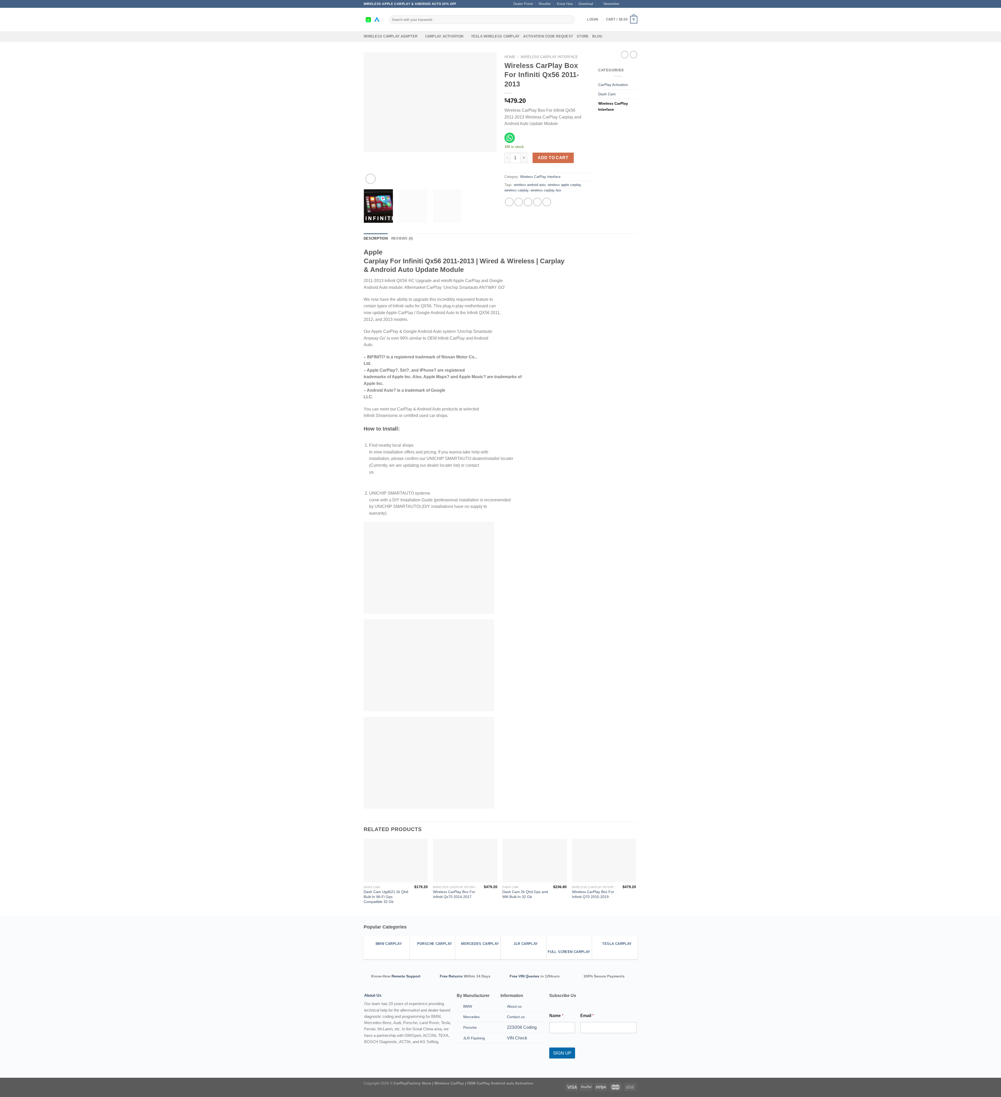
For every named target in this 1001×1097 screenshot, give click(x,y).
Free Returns (451, 976)
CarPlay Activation (444, 36)
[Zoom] (370, 179)
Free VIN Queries (524, 976)
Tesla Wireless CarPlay (495, 36)
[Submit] (570, 19)
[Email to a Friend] (528, 202)
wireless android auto (530, 185)
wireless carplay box (545, 190)
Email (587, 1015)
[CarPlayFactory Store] (372, 19)
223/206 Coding (522, 1027)
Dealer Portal (523, 4)
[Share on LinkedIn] (546, 202)
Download (585, 4)
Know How (565, 4)
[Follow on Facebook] (624, 4)
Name (556, 1015)
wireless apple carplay (564, 185)
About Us (372, 995)
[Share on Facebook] (509, 202)
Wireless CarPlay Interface (549, 57)
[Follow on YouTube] (634, 4)
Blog (597, 36)
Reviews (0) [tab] (402, 238)
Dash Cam (607, 94)
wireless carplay (516, 190)
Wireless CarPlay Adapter (390, 36)
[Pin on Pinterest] (537, 202)
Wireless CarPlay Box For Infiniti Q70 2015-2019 (593, 894)
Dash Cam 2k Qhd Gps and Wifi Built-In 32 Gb (525, 894)
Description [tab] (376, 238)
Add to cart (553, 157)
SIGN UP (562, 1053)
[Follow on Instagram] (629, 4)
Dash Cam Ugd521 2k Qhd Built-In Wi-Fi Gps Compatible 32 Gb (386, 896)
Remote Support (406, 976)
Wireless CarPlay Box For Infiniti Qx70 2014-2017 (454, 894)
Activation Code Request (548, 36)
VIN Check (517, 1038)
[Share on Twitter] (518, 202)
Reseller (545, 4)
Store (583, 36)
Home (509, 57)
